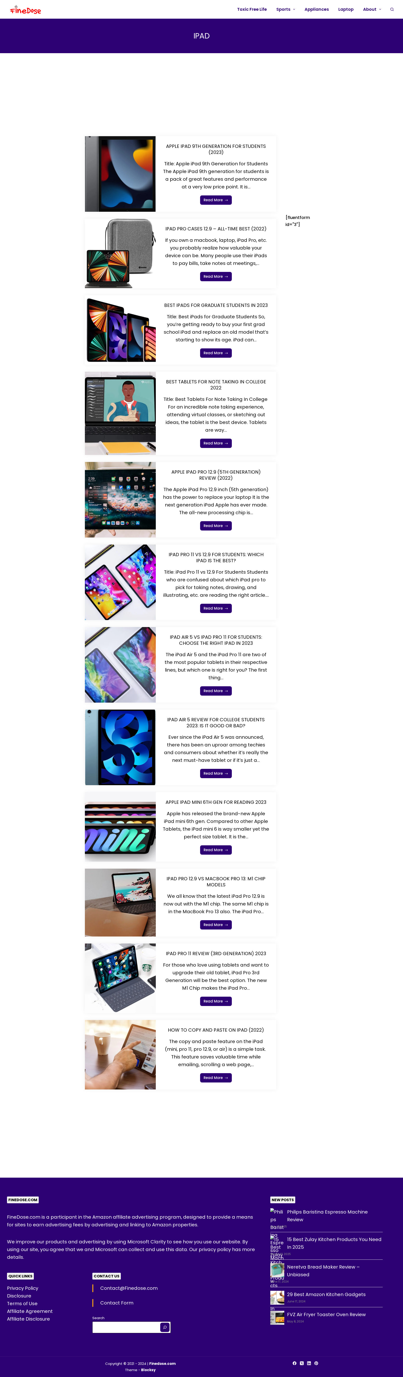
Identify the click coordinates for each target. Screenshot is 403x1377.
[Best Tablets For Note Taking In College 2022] (120, 413)
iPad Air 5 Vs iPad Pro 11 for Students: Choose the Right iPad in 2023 (216, 640)
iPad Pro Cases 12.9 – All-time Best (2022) (216, 228)
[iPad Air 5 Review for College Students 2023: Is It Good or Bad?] (120, 747)
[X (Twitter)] (302, 1363)
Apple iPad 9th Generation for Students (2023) (216, 149)
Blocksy (148, 1369)
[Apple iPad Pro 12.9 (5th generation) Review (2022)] (120, 500)
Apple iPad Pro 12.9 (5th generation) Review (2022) (216, 475)
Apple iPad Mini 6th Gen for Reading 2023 (216, 802)
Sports (283, 9)
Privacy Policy (22, 1288)
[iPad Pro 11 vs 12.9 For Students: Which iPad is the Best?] (120, 582)
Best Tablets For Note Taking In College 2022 (216, 384)
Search (98, 1317)
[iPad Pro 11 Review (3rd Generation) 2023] (120, 978)
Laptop (346, 9)
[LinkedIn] (309, 1363)
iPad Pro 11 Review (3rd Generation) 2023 (216, 953)
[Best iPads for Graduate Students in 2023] (120, 330)
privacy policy (215, 1249)
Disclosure (19, 1296)
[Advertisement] (180, 101)
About (369, 9)
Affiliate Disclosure (28, 1319)
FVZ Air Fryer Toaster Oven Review (326, 1314)
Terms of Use (22, 1303)
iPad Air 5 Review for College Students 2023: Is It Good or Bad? (216, 722)
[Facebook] (294, 1363)
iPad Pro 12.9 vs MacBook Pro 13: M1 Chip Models (216, 881)
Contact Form (116, 1303)
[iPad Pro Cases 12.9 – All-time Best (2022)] (120, 253)
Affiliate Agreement (30, 1311)
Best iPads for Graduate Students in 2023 (216, 305)
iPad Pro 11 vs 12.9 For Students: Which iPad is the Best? (216, 557)
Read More (218, 201)
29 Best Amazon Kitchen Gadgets (326, 1294)
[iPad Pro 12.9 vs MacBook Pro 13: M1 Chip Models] (120, 902)
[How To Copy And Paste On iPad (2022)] (120, 1054)
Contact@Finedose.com (129, 1288)
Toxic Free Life (252, 9)
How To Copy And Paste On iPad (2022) (216, 1030)
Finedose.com (162, 1363)
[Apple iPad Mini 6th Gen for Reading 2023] (120, 827)
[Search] (165, 1327)
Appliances (317, 9)
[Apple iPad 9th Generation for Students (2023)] (120, 174)
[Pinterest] (316, 1363)
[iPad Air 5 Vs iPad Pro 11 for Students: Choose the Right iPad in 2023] (120, 665)
